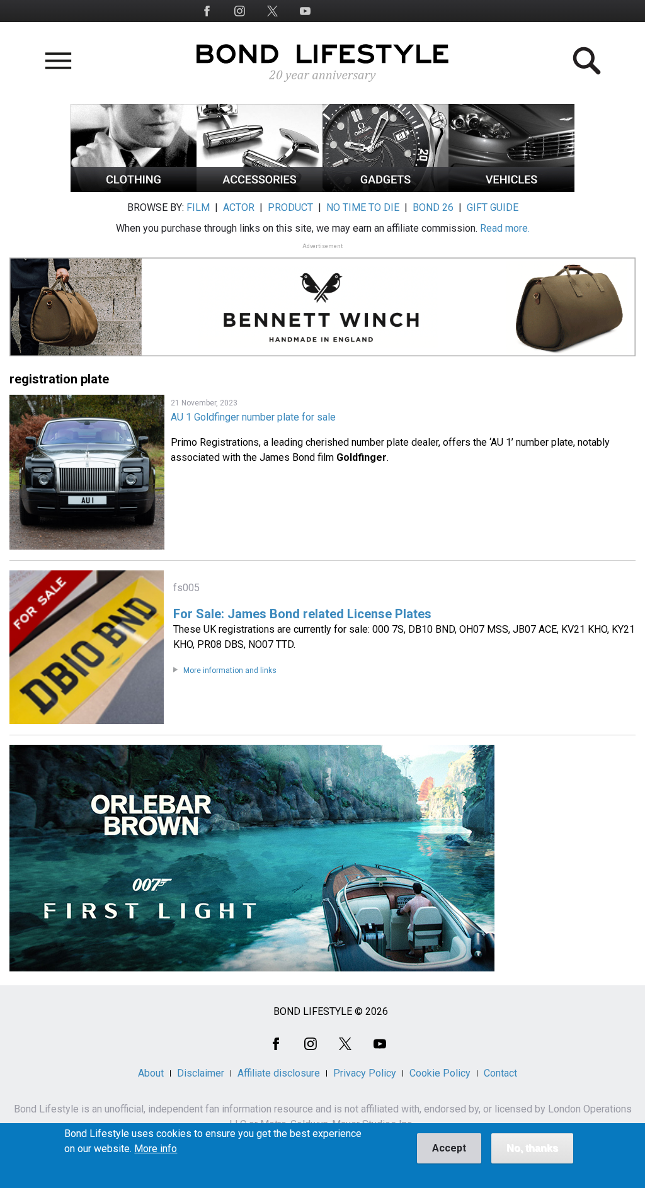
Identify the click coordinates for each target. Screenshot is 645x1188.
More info (155, 1149)
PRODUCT (290, 207)
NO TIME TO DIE (362, 207)
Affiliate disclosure (278, 1073)
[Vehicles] (511, 189)
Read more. (505, 228)
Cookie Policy (440, 1073)
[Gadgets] (385, 189)
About (151, 1073)
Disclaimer (200, 1073)
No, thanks (532, 1148)
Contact (500, 1073)
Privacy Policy (364, 1073)
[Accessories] (259, 189)
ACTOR (238, 207)
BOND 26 (433, 207)
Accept (449, 1148)
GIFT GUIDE (492, 207)
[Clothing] (134, 189)
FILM (198, 207)
